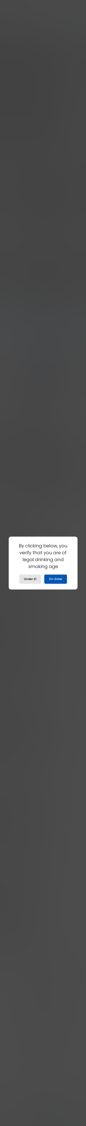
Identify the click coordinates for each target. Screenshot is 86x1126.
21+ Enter (55, 579)
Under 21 (30, 579)
